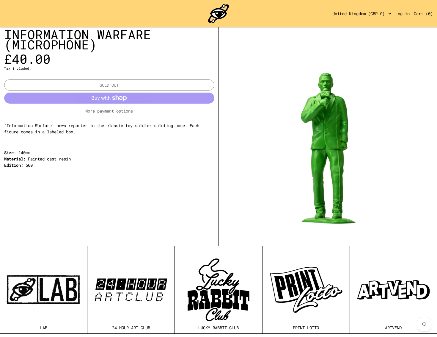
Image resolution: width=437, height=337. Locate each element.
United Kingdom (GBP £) (359, 13)
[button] (423, 13)
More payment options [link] (109, 111)
